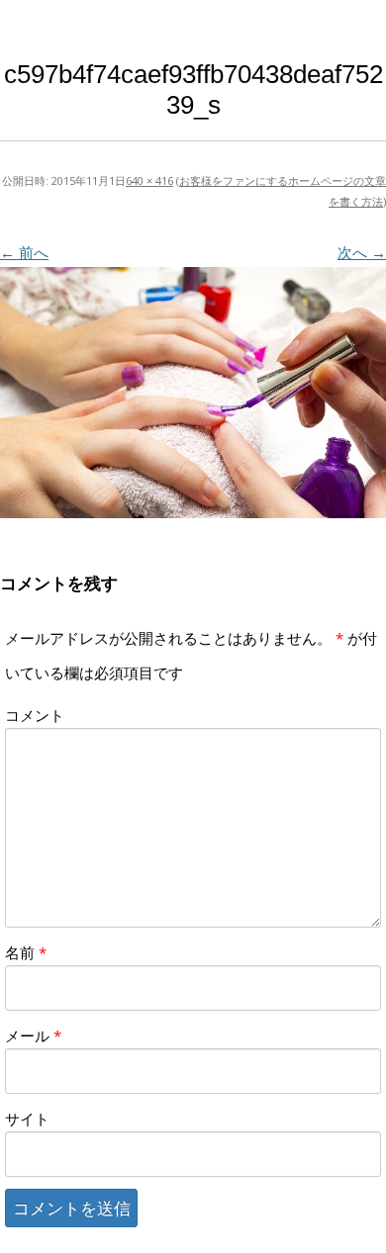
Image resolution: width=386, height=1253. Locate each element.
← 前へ (24, 252)
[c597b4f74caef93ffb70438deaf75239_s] (193, 392)
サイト (27, 1118)
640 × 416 (149, 180)
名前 (26, 952)
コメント (34, 715)
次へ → (362, 252)
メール (33, 1035)
